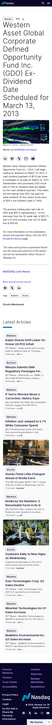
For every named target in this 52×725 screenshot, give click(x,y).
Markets (8, 19)
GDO (31, 169)
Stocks (25, 296)
